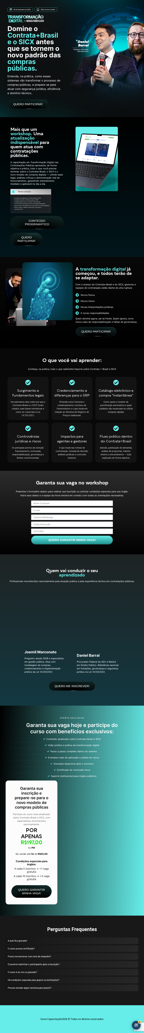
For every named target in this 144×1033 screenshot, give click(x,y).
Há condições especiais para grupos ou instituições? (33, 980)
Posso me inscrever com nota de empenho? (29, 956)
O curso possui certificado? (21, 948)
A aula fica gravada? (17, 940)
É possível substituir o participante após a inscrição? (33, 964)
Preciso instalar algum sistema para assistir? (29, 988)
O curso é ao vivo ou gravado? (22, 972)
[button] (72, 940)
